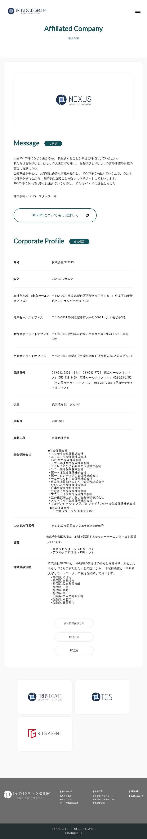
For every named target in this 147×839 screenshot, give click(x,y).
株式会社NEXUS (99, 803)
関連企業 (99, 791)
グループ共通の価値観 (69, 803)
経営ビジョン (65, 800)
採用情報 (135, 791)
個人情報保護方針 (74, 623)
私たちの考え (68, 791)
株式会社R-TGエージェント (104, 800)
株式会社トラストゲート (103, 796)
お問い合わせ (137, 796)
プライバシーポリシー (60, 829)
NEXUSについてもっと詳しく (55, 215)
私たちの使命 (65, 796)
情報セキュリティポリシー (85, 829)
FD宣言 (74, 650)
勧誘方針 (74, 636)
